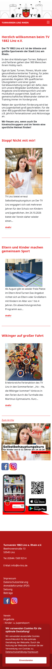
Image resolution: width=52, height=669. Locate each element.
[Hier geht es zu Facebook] (5, 466)
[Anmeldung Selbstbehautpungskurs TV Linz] (26, 441)
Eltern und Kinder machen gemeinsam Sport (22, 249)
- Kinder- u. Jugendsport (16, 622)
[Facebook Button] (7, 600)
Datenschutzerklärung (15, 582)
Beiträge (8, 593)
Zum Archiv (8, 420)
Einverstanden (26, 660)
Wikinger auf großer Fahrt (23, 335)
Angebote (8, 619)
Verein (7, 615)
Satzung (7, 589)
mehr (8, 227)
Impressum (9, 578)
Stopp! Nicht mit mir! (18, 140)
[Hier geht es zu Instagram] (13, 466)
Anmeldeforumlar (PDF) (16, 585)
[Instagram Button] (14, 600)
